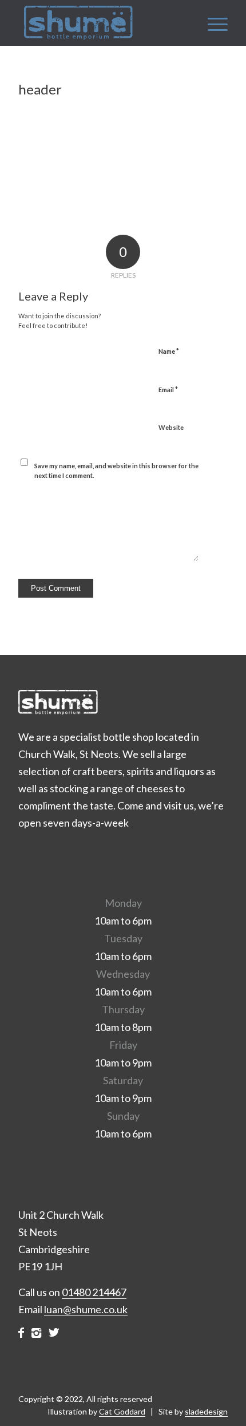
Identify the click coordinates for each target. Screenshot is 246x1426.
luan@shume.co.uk (86, 1309)
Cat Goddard (122, 1411)
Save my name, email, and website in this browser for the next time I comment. (116, 470)
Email (168, 389)
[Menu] (212, 23)
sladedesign (206, 1411)
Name (168, 350)
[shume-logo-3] (101, 23)
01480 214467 (94, 1292)
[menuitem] (212, 23)
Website (171, 427)
